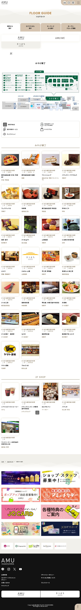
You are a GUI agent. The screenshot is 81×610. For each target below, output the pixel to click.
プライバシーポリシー (47, 575)
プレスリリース (45, 583)
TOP (2, 461)
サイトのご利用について (48, 578)
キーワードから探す (50, 27)
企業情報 (4, 575)
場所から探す (10, 27)
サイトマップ (5, 585)
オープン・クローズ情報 (71, 27)
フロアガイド (10, 461)
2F (11, 53)
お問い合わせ (5, 583)
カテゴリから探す (30, 27)
